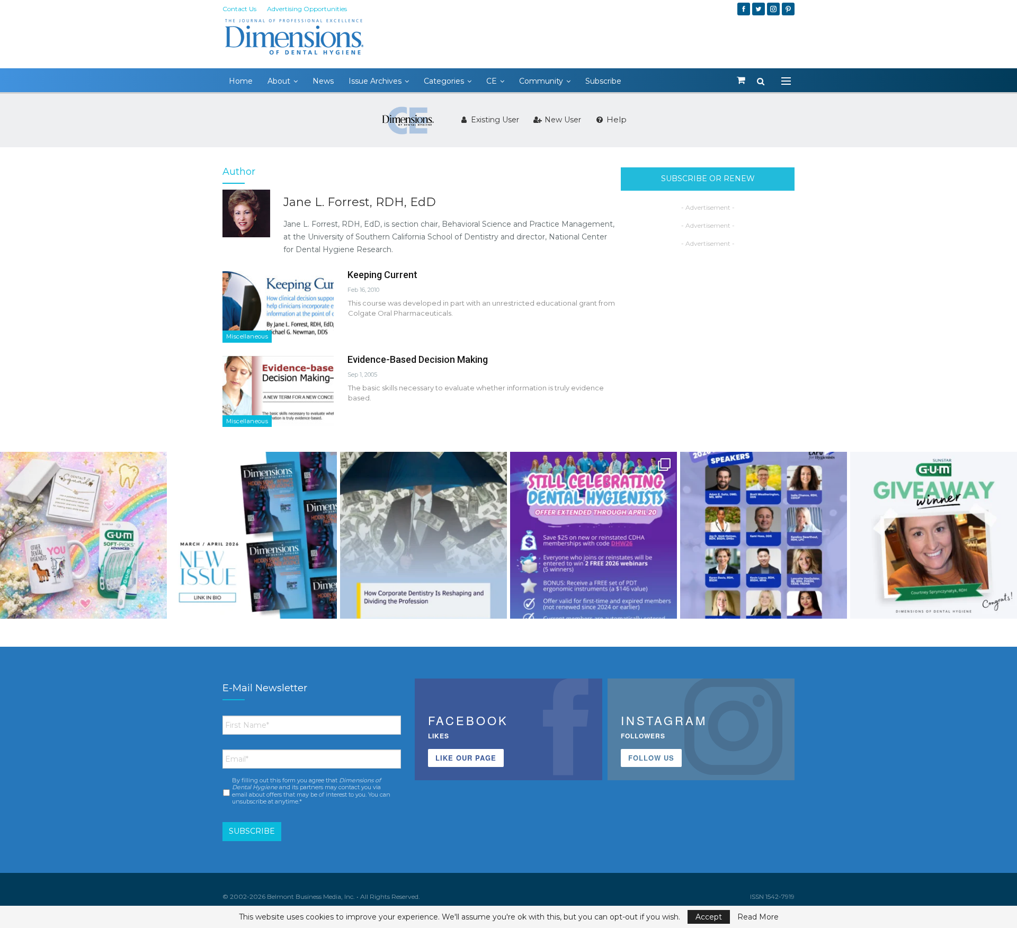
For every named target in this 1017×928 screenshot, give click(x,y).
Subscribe (603, 81)
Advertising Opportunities (307, 9)
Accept (708, 917)
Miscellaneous (247, 336)
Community (541, 81)
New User (561, 119)
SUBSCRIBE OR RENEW (708, 178)
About (278, 81)
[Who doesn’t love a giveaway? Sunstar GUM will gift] (83, 535)
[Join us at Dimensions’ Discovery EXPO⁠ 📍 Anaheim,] (763, 535)
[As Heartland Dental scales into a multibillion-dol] (423, 535)
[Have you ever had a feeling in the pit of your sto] (253, 535)
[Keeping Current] (278, 306)
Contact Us (239, 9)
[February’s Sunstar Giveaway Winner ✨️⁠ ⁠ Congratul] (933, 535)
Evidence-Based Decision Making (417, 359)
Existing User (494, 119)
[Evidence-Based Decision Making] (278, 391)
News (323, 81)
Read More (758, 917)
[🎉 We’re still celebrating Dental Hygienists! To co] (593, 535)
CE (491, 81)
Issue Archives (375, 81)
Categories (444, 81)
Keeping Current (382, 274)
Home (241, 81)
